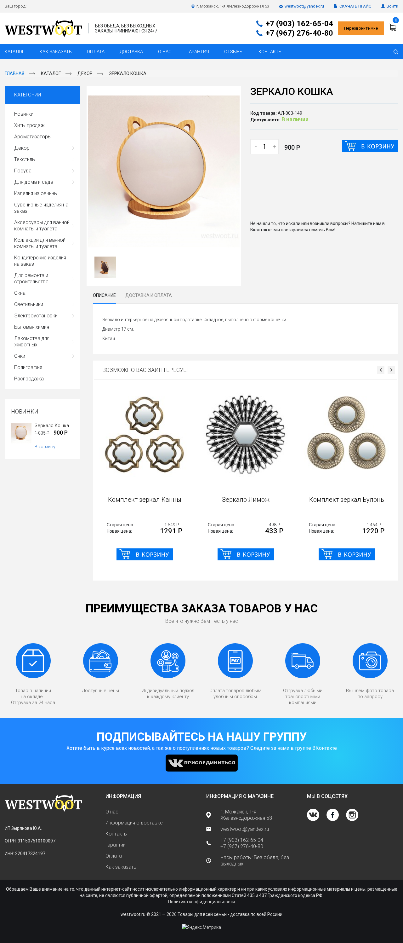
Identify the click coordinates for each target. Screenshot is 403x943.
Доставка (131, 52)
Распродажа (29, 379)
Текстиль (24, 159)
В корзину (45, 446)
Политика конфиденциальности (201, 901)
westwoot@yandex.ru (304, 6)
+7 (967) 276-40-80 (299, 33)
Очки (19, 356)
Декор (85, 73)
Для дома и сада (33, 182)
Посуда (22, 171)
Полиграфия (28, 367)
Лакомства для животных (31, 341)
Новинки (23, 114)
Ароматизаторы (32, 137)
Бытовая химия (31, 327)
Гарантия (198, 52)
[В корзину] (370, 146)
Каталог (15, 52)
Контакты (270, 52)
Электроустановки (36, 316)
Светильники (28, 304)
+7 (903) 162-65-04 (299, 23)
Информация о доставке (134, 823)
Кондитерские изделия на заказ (40, 261)
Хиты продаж (29, 125)
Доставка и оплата (148, 295)
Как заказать (56, 52)
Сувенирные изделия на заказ (41, 208)
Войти (392, 6)
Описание (104, 295)
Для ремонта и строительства (31, 278)
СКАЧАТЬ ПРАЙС (355, 6)
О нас (165, 52)
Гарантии (115, 845)
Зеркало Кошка (127, 73)
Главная (14, 73)
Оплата (96, 52)
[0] (393, 27)
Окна (20, 293)
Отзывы (233, 52)
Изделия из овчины (36, 193)
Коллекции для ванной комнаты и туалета (39, 243)
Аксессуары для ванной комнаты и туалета (42, 225)
